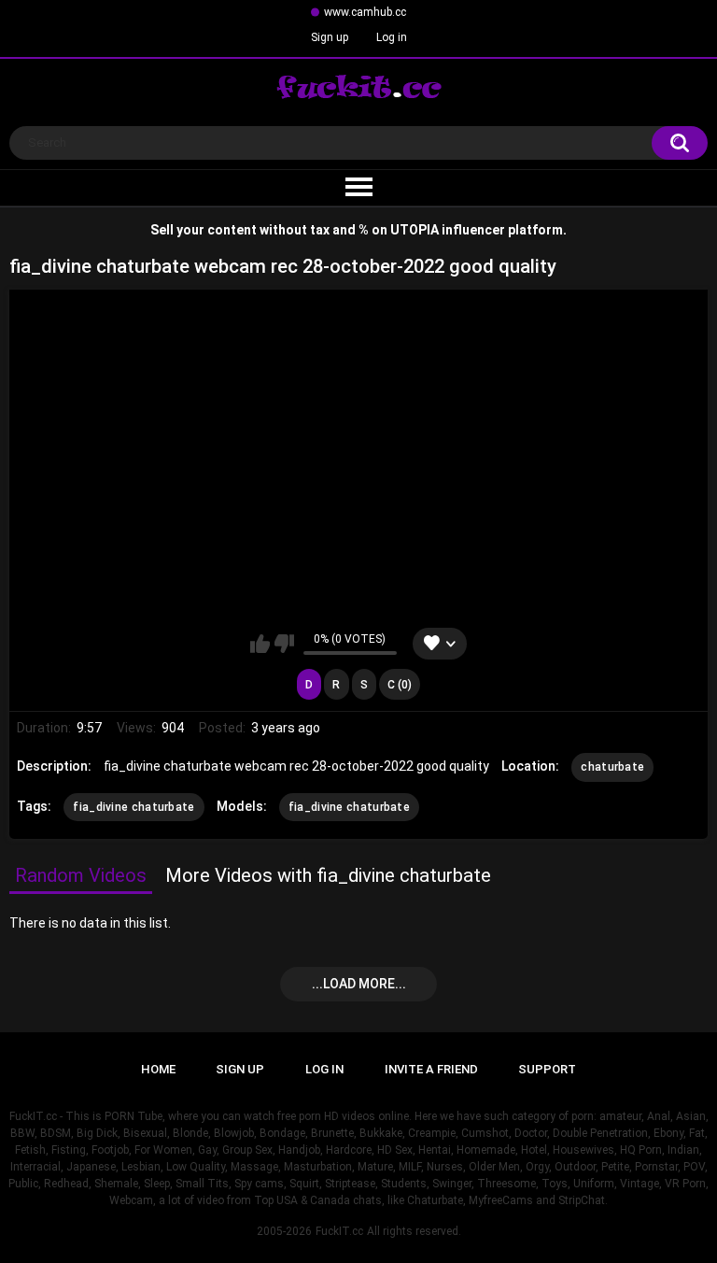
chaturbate (612, 766)
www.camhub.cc (365, 12)
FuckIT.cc (339, 1231)
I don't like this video (284, 643)
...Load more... (359, 983)
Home (158, 1069)
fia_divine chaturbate (133, 807)
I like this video (260, 643)
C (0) (399, 684)
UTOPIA (414, 229)
